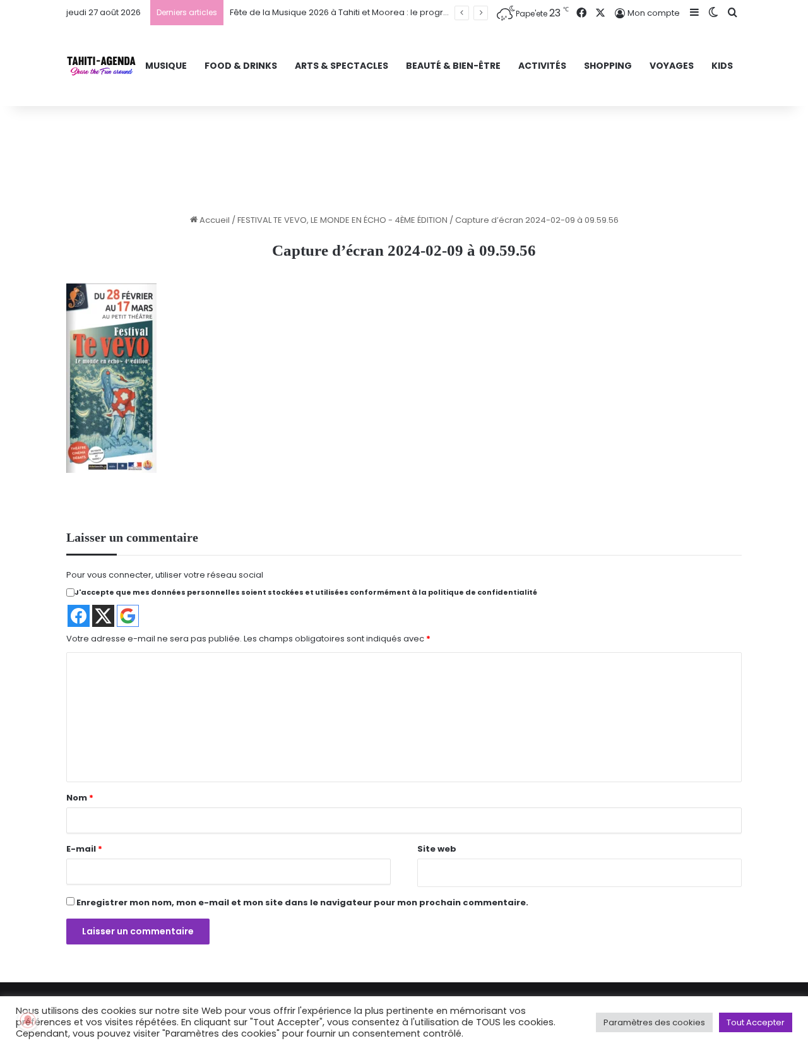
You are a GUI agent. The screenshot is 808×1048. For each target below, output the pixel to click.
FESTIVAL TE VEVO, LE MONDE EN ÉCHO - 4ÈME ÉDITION (342, 220)
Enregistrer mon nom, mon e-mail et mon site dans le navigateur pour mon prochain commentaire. (302, 902)
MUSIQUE (166, 65)
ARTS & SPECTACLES (341, 65)
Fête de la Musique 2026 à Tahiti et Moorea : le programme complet (369, 12)
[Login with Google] (128, 616)
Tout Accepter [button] (756, 1022)
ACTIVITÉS (542, 65)
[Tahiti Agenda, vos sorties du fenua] (101, 66)
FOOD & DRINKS (241, 65)
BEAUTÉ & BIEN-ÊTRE (453, 65)
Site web (436, 849)
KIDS (722, 65)
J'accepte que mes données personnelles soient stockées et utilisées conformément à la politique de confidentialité (305, 592)
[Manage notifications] (28, 1020)
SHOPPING (608, 65)
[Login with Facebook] (79, 616)
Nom (79, 798)
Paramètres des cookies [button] (654, 1022)
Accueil (214, 220)
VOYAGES (672, 65)
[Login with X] (103, 616)
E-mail (84, 849)
